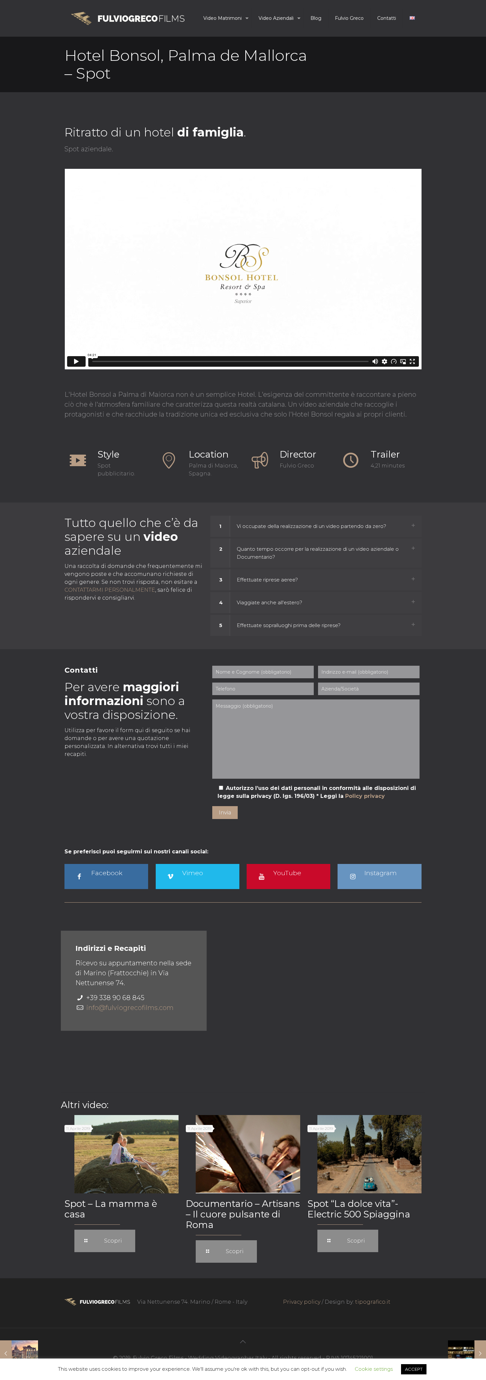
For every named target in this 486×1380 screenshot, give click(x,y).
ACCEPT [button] (414, 1369)
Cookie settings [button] (374, 1369)
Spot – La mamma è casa (110, 1209)
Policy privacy (365, 796)
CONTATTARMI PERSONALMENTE (109, 590)
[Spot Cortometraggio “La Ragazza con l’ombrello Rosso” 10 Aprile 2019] (19, 1353)
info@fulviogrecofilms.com (130, 1008)
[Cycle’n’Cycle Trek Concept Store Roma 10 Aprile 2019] (467, 1353)
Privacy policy (301, 1302)
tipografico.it (372, 1302)
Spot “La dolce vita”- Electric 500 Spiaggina (358, 1209)
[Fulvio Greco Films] (127, 18)
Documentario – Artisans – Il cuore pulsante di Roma (243, 1214)
